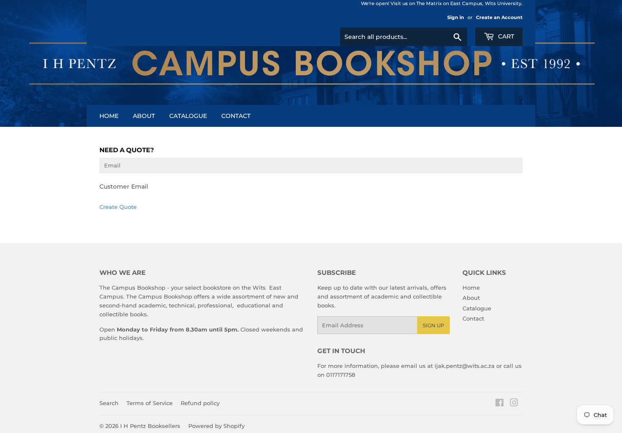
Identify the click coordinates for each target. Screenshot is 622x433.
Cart (505, 36)
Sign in (455, 17)
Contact (235, 116)
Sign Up (433, 325)
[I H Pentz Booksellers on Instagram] (514, 403)
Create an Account (499, 17)
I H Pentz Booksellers (150, 425)
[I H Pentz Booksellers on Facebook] (499, 403)
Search (108, 403)
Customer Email (123, 186)
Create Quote (118, 206)
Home (108, 116)
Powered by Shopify (216, 425)
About (144, 116)
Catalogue (188, 116)
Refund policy (200, 403)
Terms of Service (150, 403)
